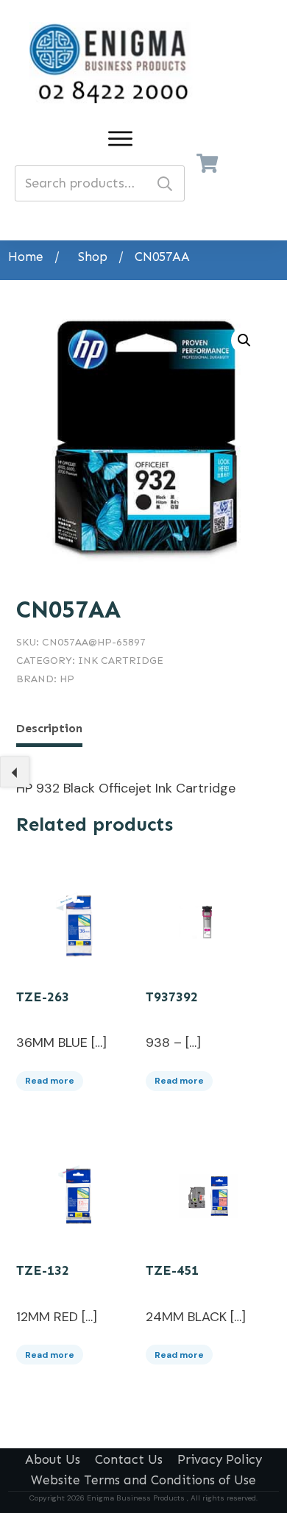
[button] (244, 340)
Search (164, 183)
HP (67, 679)
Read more (49, 1081)
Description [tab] (49, 728)
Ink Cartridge (120, 660)
